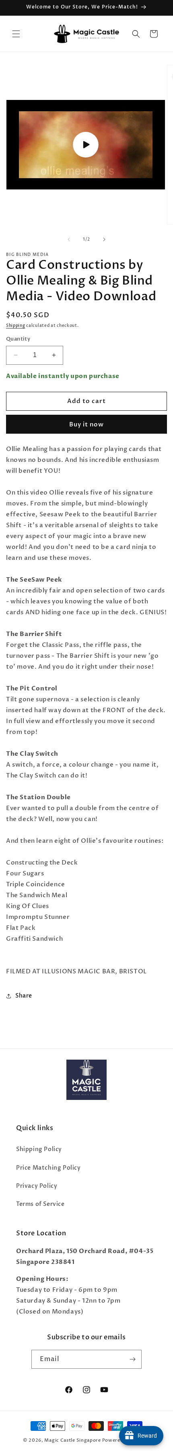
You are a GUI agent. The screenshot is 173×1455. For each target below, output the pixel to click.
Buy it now (86, 424)
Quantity (18, 339)
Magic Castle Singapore (72, 1440)
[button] (16, 34)
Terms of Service (40, 1204)
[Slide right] (104, 239)
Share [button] (23, 996)
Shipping (15, 325)
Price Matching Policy (48, 1168)
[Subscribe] (132, 1359)
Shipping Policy (39, 1149)
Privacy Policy (36, 1186)
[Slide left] (69, 239)
